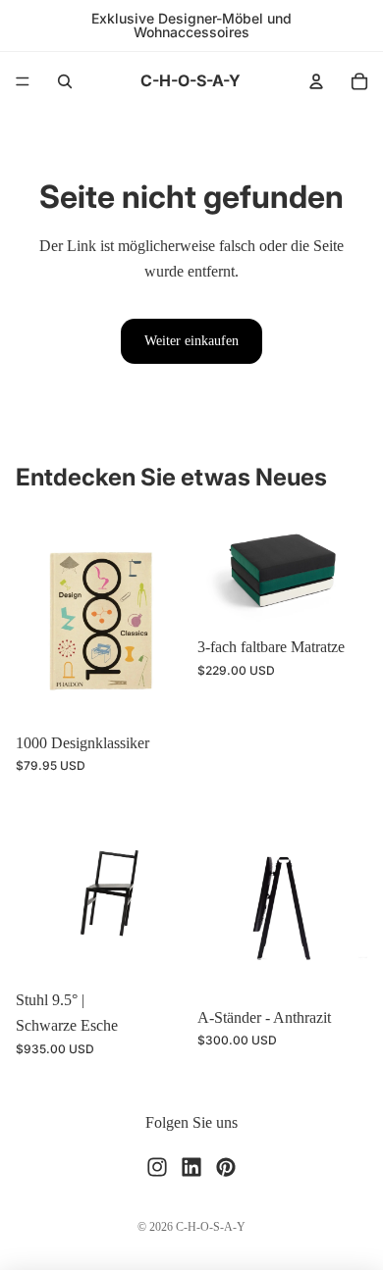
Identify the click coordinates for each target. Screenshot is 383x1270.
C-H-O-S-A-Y (211, 1227)
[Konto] (316, 81)
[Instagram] (157, 1166)
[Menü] (22, 81)
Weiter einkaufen (191, 340)
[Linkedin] (191, 1166)
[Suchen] (64, 81)
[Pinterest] (226, 1166)
